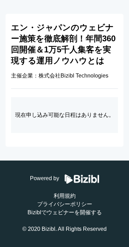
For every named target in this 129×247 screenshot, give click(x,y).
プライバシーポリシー (64, 204)
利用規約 (65, 196)
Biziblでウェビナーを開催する (65, 212)
